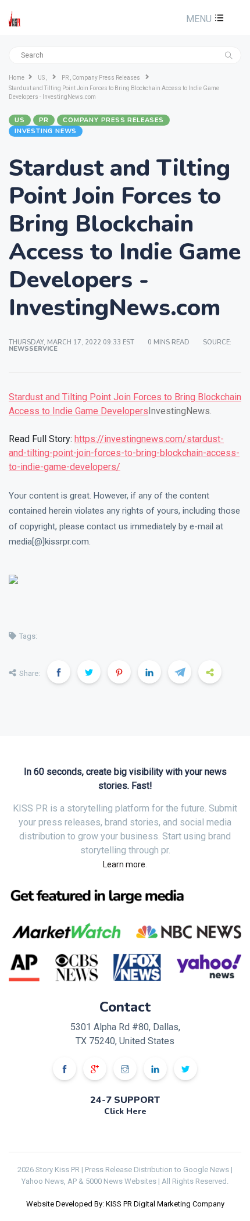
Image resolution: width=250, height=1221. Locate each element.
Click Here (125, 1111)
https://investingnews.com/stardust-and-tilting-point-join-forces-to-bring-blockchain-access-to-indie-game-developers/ (124, 452)
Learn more (124, 864)
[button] (203, 18)
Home (16, 77)
